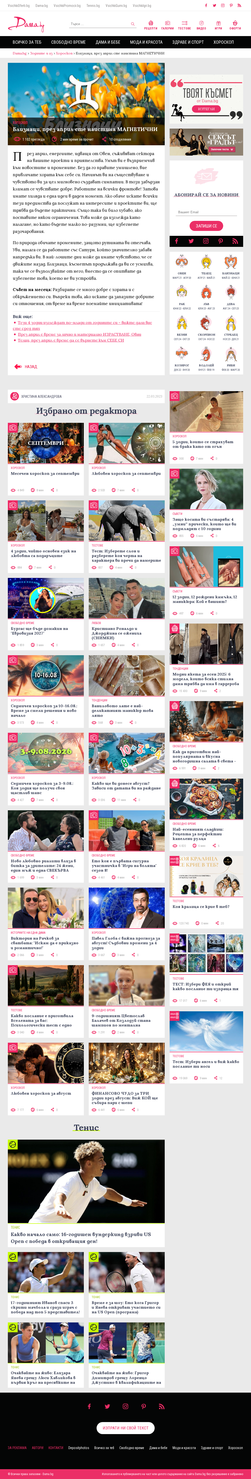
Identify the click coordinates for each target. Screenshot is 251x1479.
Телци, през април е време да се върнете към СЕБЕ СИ (71, 340)
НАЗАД (30, 366)
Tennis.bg (93, 6)
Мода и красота (146, 42)
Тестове (184, 28)
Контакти (56, 1448)
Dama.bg (42, 6)
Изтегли (206, 109)
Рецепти (150, 28)
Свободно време (68, 42)
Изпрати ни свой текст (126, 1428)
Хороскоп (223, 42)
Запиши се (206, 225)
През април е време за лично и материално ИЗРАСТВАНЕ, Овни (79, 334)
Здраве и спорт (188, 42)
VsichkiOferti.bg (19, 6)
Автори (37, 1448)
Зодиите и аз (41, 53)
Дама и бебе (108, 42)
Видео (201, 28)
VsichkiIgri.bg (142, 6)
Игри (218, 28)
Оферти (235, 28)
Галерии (167, 28)
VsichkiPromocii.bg (67, 6)
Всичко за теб (27, 42)
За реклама (17, 1448)
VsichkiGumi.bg (116, 6)
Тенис (86, 1127)
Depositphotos (78, 1448)
